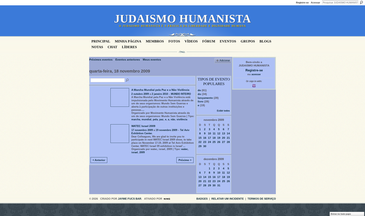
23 (204, 141)
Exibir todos (223, 110)
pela (155, 119)
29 (200, 146)
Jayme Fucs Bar (129, 198)
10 (209, 133)
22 (200, 141)
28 (228, 141)
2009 (142, 152)
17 (209, 137)
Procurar (361, 2)
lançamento (205, 97)
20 (223, 137)
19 (218, 137)
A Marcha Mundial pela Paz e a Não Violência (160, 89)
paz (161, 119)
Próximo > (185, 160)
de (199, 90)
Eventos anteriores (127, 59)
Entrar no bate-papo (341, 214)
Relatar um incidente (227, 198)
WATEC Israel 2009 (143, 126)
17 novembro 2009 (142, 130)
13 (223, 133)
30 (204, 146)
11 (214, 133)
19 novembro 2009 (166, 130)
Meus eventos (152, 59)
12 (218, 133)
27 (223, 141)
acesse (256, 74)
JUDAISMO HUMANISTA (182, 18)
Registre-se (302, 2)
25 (214, 141)
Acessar (315, 2)
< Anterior (99, 160)
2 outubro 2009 (140, 93)
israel (134, 152)
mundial (146, 119)
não (173, 119)
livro (200, 101)
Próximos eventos (101, 59)
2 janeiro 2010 (160, 93)
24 (209, 141)
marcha (135, 119)
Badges (202, 198)
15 (200, 137)
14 (228, 133)
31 (218, 185)
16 (204, 137)
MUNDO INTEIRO (181, 93)
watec (184, 149)
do (199, 94)
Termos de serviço (262, 198)
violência (182, 119)
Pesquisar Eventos (127, 80)
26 (218, 141)
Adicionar (225, 60)
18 (214, 137)
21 (228, 137)
